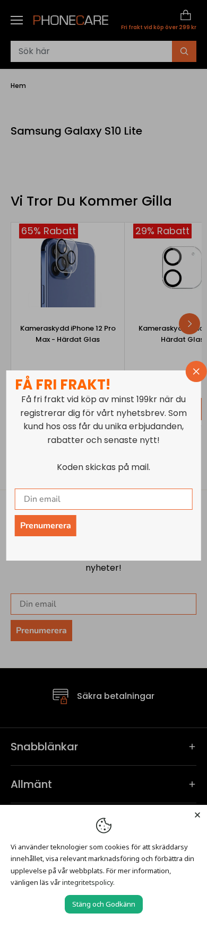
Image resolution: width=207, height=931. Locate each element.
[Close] (197, 814)
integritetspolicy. (88, 882)
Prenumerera (45, 525)
